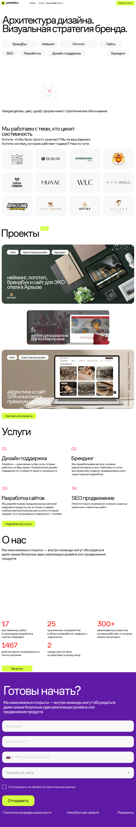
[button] (49, 91)
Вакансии (51, 3)
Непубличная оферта (83, 812)
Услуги (42, 3)
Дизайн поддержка (24, 458)
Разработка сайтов (22, 497)
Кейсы (33, 3)
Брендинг (82, 458)
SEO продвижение (93, 497)
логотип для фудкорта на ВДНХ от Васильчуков (49, 337)
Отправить (18, 800)
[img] (84, 182)
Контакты (58, 3)
